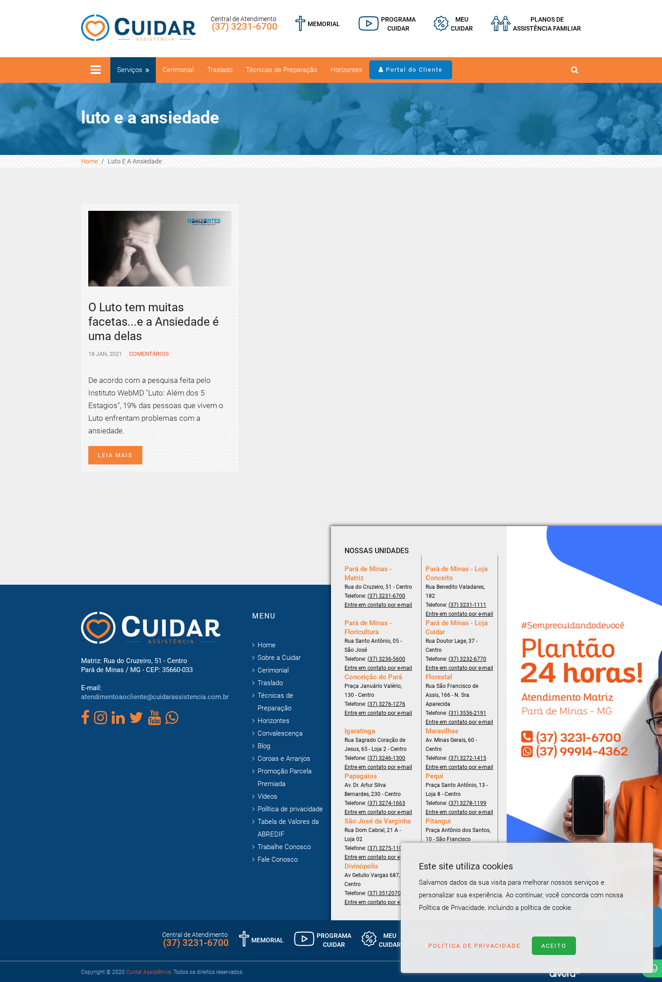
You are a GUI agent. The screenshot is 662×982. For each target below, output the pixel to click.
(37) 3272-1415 (467, 758)
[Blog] (387, 23)
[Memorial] (317, 23)
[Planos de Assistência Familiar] (536, 23)
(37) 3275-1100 (386, 848)
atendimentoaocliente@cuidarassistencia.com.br (155, 697)
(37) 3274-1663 (386, 803)
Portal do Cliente (413, 69)
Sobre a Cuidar (279, 658)
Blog (264, 746)
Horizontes (347, 70)
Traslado (219, 70)
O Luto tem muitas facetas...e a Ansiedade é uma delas (153, 321)
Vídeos (267, 796)
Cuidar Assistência (148, 972)
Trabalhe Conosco (284, 847)
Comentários (148, 353)
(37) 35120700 (385, 893)
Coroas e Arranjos (284, 759)
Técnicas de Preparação (281, 70)
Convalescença (280, 733)
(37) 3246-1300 (386, 758)
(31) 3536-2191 (467, 713)
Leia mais (115, 455)
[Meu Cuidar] (453, 23)
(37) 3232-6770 (467, 659)
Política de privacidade (290, 809)
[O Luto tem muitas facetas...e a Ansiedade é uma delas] (159, 247)
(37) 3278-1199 (467, 803)
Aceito (554, 945)
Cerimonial (178, 70)
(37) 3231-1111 (467, 605)
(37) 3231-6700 (244, 26)
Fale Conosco (278, 859)
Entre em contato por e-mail (378, 605)
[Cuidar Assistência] (138, 27)
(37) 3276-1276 (386, 704)
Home (89, 161)
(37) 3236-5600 (386, 659)
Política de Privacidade (474, 945)
